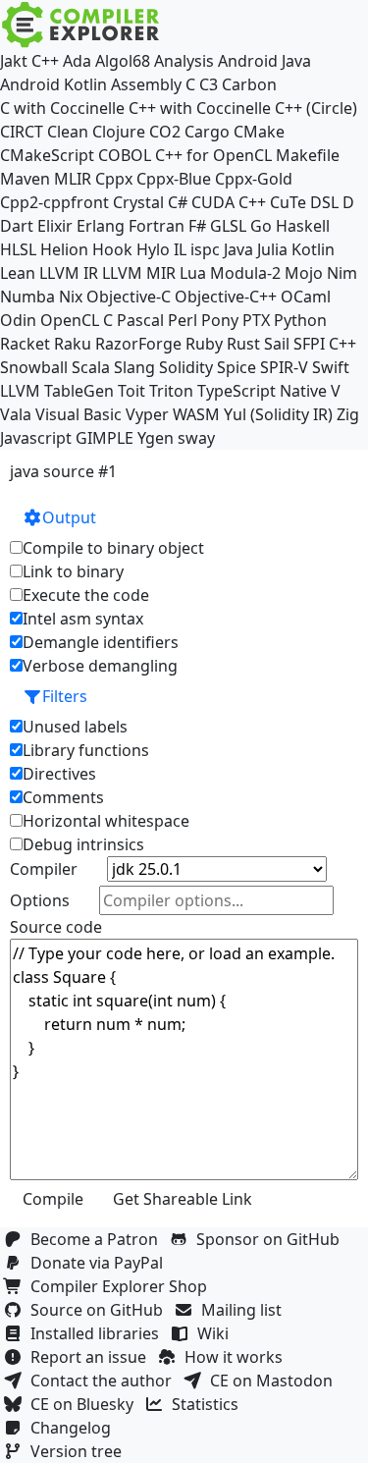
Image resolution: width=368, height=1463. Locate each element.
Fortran (156, 226)
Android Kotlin (53, 84)
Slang (134, 367)
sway (196, 438)
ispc (205, 249)
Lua (193, 273)
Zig (348, 414)
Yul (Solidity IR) (278, 414)
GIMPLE (104, 438)
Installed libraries (98, 1333)
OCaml (306, 296)
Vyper (147, 414)
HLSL (18, 249)
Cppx (113, 179)
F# (197, 226)
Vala (15, 414)
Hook (112, 249)
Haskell (303, 226)
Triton (171, 391)
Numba (27, 296)
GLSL (228, 226)
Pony (219, 320)
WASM (196, 414)
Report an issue (92, 1357)
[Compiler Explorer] (81, 24)
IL (180, 249)
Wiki (217, 1333)
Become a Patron (98, 1239)
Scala (91, 367)
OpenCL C (76, 320)
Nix (70, 296)
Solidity (186, 367)
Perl (182, 320)
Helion (64, 249)
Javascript (36, 438)
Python (300, 320)
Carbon (249, 84)
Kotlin (313, 249)
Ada (77, 61)
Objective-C (128, 296)
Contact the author (105, 1380)
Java (238, 249)
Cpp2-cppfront (54, 202)
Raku (72, 343)
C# (177, 202)
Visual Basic (78, 414)
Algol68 (122, 61)
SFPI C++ (324, 343)
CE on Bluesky (85, 1404)
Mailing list (245, 1310)
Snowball (34, 367)
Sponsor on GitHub (271, 1239)
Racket (25, 343)
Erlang (101, 226)
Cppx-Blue (173, 179)
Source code (56, 927)
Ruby (204, 343)
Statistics (209, 1404)
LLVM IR (68, 273)
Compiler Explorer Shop (122, 1286)
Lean (17, 273)
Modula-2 (245, 273)
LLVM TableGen (57, 391)
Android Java (264, 61)
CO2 (165, 131)
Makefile (308, 155)
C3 (208, 84)
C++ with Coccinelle (200, 108)
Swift (330, 367)
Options (40, 900)
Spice (236, 367)
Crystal (138, 202)
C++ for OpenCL (213, 155)
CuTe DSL (304, 202)
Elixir (55, 226)
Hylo (153, 249)
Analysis (184, 61)
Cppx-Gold (253, 179)
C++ (45, 61)
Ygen (155, 438)
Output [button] (69, 517)
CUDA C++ (228, 202)
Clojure (118, 131)
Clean (67, 131)
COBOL (124, 155)
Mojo (304, 273)
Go (261, 226)
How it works (237, 1357)
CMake (259, 131)
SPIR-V (284, 367)
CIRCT (21, 131)
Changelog (74, 1427)
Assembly (146, 84)
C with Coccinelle (62, 108)
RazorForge (138, 343)
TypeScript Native (262, 391)
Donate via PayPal (100, 1262)
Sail (276, 343)
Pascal (140, 320)
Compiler (44, 869)
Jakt (13, 61)
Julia (272, 249)
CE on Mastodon (275, 1380)
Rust (243, 343)
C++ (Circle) (316, 108)
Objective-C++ (226, 296)
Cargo (207, 131)
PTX (256, 320)
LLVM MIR (139, 273)
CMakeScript (47, 155)
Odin (18, 320)
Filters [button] (64, 696)
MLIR (72, 179)
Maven (25, 179)
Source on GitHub (100, 1310)
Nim (342, 273)
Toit (131, 391)
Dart (16, 226)
